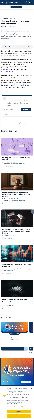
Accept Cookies (19, 416)
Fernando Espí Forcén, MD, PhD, (12, 199)
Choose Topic (15, 7)
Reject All (18, 411)
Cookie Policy (14, 403)
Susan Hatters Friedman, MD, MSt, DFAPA (14, 163)
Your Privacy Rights (19, 407)
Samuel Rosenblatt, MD (9, 305)
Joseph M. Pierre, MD (8, 270)
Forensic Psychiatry (18, 123)
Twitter (22, 87)
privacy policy (6, 114)
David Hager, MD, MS (9, 235)
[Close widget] (31, 360)
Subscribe (25, 109)
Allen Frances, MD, (9, 269)
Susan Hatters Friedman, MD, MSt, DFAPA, (15, 304)
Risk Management (6, 123)
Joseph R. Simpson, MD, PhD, (22, 269)
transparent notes (7, 71)
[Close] (31, 388)
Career (27, 123)
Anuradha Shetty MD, (9, 162)
